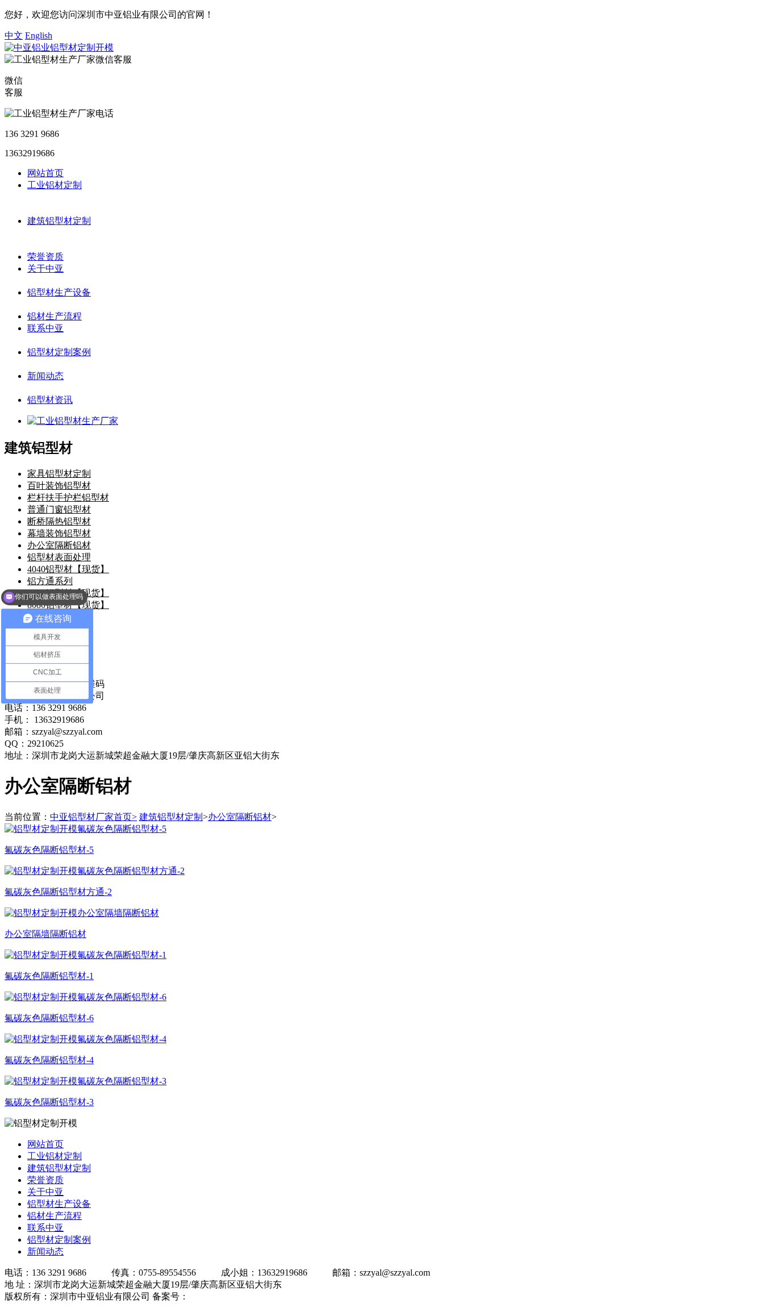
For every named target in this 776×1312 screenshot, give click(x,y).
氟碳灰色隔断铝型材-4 (49, 1060)
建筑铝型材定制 (59, 221)
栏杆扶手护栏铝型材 (68, 497)
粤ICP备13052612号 (227, 1296)
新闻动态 (45, 376)
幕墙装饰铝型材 (59, 533)
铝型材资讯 (50, 400)
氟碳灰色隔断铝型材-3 (49, 1102)
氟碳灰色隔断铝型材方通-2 (58, 892)
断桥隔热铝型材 (59, 521)
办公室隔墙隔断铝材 (45, 934)
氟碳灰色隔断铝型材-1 (49, 976)
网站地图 (296, 1296)
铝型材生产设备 (59, 292)
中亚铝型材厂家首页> (93, 817)
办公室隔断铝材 (59, 545)
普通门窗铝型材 (59, 509)
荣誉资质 (45, 256)
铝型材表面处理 (59, 557)
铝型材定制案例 (59, 352)
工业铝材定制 (54, 185)
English (38, 35)
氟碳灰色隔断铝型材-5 (49, 850)
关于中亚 (45, 268)
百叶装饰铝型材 (59, 485)
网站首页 (45, 173)
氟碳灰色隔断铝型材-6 (49, 1018)
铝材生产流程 (54, 316)
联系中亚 (45, 328)
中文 (14, 35)
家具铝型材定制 (59, 473)
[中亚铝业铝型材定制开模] (59, 47)
